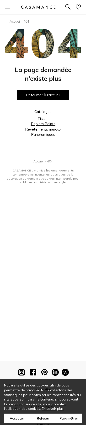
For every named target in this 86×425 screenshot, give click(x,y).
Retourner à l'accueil (43, 95)
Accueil (15, 21)
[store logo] (38, 7)
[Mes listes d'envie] (78, 7)
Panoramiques (43, 134)
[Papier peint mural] (65, 373)
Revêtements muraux (43, 129)
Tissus (43, 118)
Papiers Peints (43, 124)
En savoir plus (53, 408)
